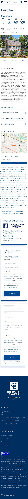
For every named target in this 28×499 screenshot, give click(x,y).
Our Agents (12, 240)
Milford (5, 213)
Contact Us (6, 240)
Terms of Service (18, 363)
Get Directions (14, 163)
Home (3, 211)
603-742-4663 (9, 236)
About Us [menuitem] (5, 439)
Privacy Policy (14, 287)
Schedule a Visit (19, 307)
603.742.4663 (9, 412)
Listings (8, 211)
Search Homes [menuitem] (7, 436)
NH (13, 211)
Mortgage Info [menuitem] (6, 444)
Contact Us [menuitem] (5, 441)
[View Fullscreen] (3, 141)
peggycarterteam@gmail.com (13, 418)
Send (12, 357)
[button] (21, 2)
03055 (10, 213)
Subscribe (12, 293)
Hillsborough (19, 211)
